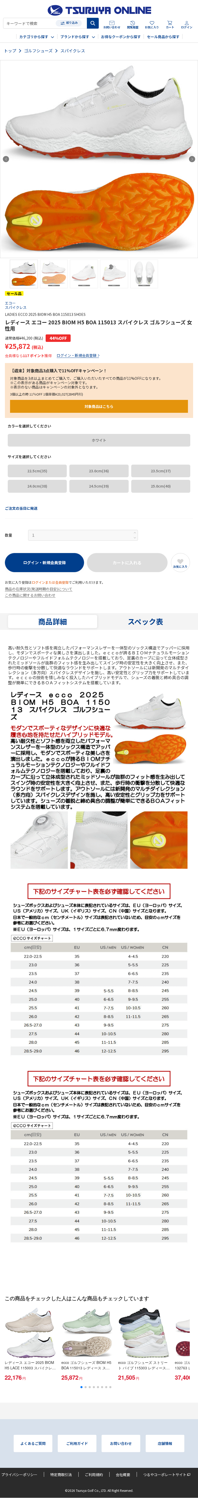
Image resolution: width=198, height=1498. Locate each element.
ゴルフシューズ (38, 50)
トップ (10, 50)
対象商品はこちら (99, 406)
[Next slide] (192, 159)
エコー (10, 303)
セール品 (14, 293)
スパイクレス (72, 50)
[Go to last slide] (6, 159)
